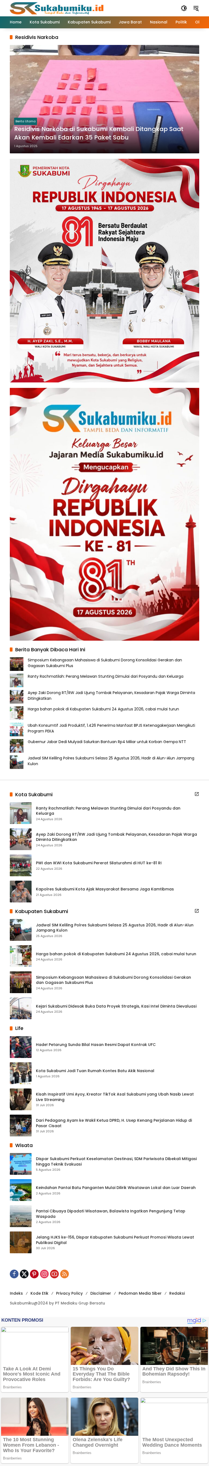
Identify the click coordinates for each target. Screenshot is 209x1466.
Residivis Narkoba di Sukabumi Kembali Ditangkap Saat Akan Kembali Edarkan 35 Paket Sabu (98, 133)
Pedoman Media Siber (140, 1293)
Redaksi (177, 1293)
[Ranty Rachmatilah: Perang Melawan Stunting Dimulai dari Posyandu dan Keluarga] (21, 813)
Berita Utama (26, 121)
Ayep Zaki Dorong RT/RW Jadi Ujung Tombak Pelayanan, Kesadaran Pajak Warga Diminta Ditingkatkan (116, 837)
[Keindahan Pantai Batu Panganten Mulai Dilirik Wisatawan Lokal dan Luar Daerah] (21, 1190)
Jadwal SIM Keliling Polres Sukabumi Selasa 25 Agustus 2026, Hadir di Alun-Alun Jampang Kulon (114, 928)
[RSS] (64, 1274)
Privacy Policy (69, 1293)
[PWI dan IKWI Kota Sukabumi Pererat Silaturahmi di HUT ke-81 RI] (21, 865)
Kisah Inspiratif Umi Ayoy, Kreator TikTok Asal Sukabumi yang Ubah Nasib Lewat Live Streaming (115, 1097)
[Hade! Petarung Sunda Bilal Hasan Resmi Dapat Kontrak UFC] (21, 1047)
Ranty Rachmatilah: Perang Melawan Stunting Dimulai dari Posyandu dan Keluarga (105, 676)
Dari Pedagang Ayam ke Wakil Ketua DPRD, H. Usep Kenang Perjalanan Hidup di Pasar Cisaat (114, 1123)
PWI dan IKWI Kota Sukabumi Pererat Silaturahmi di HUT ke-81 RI (99, 863)
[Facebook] (14, 1274)
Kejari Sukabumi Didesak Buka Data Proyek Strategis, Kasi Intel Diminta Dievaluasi (116, 1006)
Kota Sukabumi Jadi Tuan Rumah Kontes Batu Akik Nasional (95, 1070)
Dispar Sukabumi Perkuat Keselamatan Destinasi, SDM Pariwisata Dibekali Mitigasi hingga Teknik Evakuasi (116, 1161)
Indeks (16, 1293)
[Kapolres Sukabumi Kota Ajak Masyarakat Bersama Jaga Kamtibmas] (21, 891)
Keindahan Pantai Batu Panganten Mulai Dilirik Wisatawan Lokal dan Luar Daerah (116, 1187)
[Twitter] (24, 1274)
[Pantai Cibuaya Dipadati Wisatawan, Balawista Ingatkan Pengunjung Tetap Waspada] (21, 1216)
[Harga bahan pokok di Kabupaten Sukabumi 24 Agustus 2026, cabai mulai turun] (21, 956)
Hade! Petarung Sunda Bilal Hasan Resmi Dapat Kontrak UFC (96, 1044)
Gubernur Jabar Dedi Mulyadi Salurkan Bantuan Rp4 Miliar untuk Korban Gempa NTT (107, 741)
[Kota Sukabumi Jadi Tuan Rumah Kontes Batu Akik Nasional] (21, 1073)
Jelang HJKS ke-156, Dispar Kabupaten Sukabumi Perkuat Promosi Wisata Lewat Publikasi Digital (115, 1240)
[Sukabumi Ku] (57, 8)
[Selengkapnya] (196, 794)
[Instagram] (44, 1274)
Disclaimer (100, 1293)
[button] (184, 8)
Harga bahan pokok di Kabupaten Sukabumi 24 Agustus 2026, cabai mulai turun (103, 709)
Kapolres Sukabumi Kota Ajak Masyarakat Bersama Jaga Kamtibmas (105, 889)
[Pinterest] (34, 1274)
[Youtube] (54, 1274)
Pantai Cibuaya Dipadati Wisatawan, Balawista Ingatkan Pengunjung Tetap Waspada (110, 1214)
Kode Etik (39, 1293)
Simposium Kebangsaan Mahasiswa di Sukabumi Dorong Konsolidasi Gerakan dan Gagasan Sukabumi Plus (113, 980)
